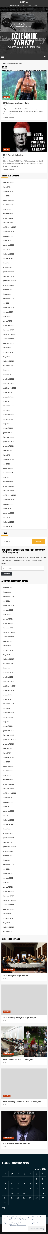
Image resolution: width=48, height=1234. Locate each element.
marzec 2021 (8, 473)
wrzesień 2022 (8, 392)
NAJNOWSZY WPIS (9, 970)
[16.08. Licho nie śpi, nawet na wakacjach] (24, 1041)
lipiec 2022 (7, 401)
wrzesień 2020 (8, 500)
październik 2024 (9, 281)
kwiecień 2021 (8, 468)
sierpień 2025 (8, 236)
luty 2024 (6, 316)
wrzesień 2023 (8, 339)
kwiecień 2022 (8, 415)
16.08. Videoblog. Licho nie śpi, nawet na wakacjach (22, 1101)
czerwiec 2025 (8, 245)
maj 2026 (6, 196)
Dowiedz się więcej (8, 117)
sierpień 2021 (8, 450)
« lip (3, 1207)
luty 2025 (6, 263)
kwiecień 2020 (8, 522)
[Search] (45, 57)
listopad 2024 (8, 276)
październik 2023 (9, 334)
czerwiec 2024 (8, 299)
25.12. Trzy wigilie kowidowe (13, 155)
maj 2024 (6, 303)
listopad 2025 (8, 223)
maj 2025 (6, 249)
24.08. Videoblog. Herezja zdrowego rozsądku (19, 1017)
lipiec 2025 (7, 240)
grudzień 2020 (8, 486)
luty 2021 (6, 477)
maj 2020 (6, 517)
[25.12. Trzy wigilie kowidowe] (24, 137)
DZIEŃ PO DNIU (8, 1054)
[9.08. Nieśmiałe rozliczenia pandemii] (24, 1126)
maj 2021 (6, 464)
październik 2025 (9, 227)
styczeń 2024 (8, 321)
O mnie (28, 5)
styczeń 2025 (8, 267)
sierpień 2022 (8, 397)
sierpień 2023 (8, 343)
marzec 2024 (8, 312)
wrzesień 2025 (8, 232)
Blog (23, 5)
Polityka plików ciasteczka (18, 1225)
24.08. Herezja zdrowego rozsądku (15, 975)
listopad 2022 (8, 383)
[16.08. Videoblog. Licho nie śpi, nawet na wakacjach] (24, 1083)
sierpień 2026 (8, 182)
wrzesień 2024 (8, 285)
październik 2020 (9, 495)
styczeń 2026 (8, 214)
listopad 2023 (8, 330)
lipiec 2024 (7, 294)
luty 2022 (6, 424)
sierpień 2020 (8, 504)
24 (5, 1198)
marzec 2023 (8, 366)
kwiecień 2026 (8, 200)
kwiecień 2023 (8, 361)
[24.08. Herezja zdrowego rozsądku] (24, 958)
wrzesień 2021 (8, 446)
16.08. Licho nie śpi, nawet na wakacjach (18, 1059)
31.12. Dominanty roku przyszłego (16, 103)
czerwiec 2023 (8, 352)
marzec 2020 (8, 526)
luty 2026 (6, 209)
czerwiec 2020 (8, 513)
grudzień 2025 (8, 218)
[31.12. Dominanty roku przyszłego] (24, 85)
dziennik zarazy (24, 39)
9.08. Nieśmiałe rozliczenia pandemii (16, 1143)
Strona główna (15, 5)
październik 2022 (9, 388)
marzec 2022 (8, 419)
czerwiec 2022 (8, 406)
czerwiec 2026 (8, 191)
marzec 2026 (8, 205)
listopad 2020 (8, 491)
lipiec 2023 (7, 348)
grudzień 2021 (8, 433)
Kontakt (35, 5)
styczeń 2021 (8, 482)
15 (36, 1188)
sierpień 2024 (8, 290)
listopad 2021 (8, 437)
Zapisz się (6, 574)
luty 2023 (6, 370)
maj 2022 (6, 410)
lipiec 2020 (7, 508)
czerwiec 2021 (8, 459)
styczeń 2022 (8, 428)
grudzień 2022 (8, 379)
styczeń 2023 (8, 374)
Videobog (6, 1012)
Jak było (6, 97)
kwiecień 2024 (8, 307)
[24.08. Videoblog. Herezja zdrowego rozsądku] (24, 999)
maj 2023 (6, 357)
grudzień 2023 (8, 325)
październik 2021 (9, 441)
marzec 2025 (8, 258)
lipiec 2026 (7, 187)
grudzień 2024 (8, 272)
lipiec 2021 (7, 455)
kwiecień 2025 (8, 254)
